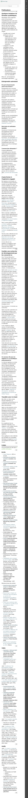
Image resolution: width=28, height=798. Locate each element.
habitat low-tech (11, 240)
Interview (11, 759)
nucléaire (4, 230)
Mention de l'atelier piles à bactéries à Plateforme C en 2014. (10, 619)
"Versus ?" (4, 427)
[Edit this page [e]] (26, 6)
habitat (9, 225)
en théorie (4, 224)
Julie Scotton (12, 210)
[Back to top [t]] (26, 13)
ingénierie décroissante (8, 227)
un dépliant (8, 330)
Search (16, 6)
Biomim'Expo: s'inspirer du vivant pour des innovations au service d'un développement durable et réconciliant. (10, 596)
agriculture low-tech (7, 236)
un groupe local (9, 206)
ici (9, 306)
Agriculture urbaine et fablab (10, 520)
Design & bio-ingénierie (11, 737)
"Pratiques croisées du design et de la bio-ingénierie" (9, 673)
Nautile (15, 439)
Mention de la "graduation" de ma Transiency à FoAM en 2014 (9, 643)
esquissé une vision (12, 270)
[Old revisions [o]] (26, 9)
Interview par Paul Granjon (9, 787)
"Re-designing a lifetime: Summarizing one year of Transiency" (9, 526)
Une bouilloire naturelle (11, 719)
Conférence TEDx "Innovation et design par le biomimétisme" (8, 728)
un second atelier (10, 317)
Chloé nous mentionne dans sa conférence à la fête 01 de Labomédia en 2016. (10, 603)
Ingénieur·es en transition (8, 200)
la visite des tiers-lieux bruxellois (9, 613)
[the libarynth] (4, 1)
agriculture (4, 225)
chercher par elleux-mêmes (8, 301)
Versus (5, 538)
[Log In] (26, 1)
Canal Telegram (7, 454)
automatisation (6, 228)
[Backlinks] (26, 11)
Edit (16, 11)
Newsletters (6, 475)
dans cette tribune (11, 346)
